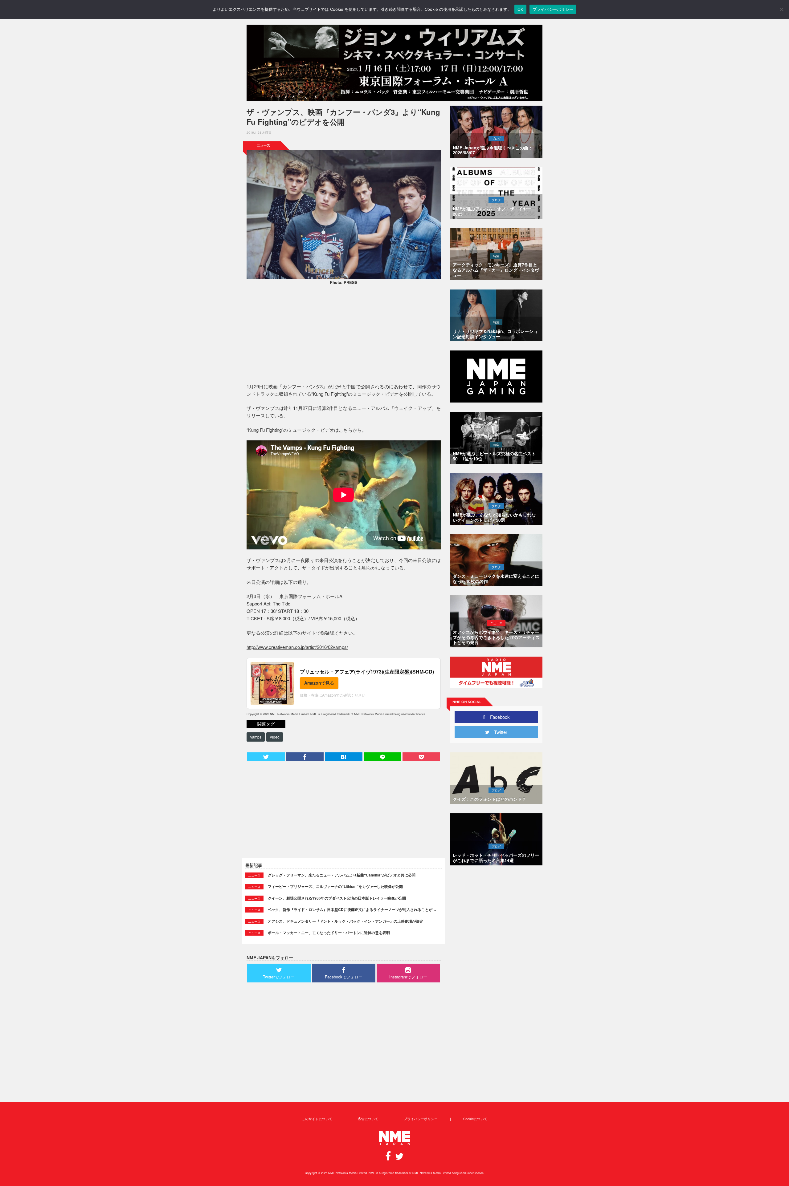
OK (520, 9)
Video (275, 736)
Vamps (255, 736)
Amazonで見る (319, 683)
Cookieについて (475, 1118)
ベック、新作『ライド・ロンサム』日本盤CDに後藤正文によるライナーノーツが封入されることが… (352, 909)
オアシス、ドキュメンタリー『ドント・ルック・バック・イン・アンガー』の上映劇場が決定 (345, 921)
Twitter (498, 732)
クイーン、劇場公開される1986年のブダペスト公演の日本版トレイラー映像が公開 (337, 898)
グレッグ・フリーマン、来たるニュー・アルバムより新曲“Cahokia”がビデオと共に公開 (341, 875)
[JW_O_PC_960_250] (394, 63)
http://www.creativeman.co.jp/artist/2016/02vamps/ (297, 647)
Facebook (497, 717)
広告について (368, 1118)
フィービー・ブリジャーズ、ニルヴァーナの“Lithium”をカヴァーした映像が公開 (335, 886)
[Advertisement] (344, 335)
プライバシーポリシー (421, 1118)
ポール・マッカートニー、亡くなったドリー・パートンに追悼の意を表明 (329, 932)
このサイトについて (317, 1118)
